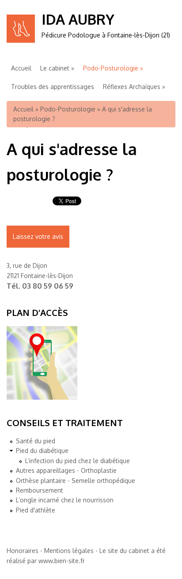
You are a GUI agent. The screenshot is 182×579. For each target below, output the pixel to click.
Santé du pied (35, 441)
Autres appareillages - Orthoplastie (66, 470)
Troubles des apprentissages (52, 86)
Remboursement (39, 490)
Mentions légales (69, 550)
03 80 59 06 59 (47, 286)
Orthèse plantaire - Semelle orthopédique (75, 480)
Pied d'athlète (35, 510)
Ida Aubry (78, 19)
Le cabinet (54, 68)
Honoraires (22, 550)
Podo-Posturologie (110, 68)
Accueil (21, 68)
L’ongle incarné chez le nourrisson (65, 500)
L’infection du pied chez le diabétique (77, 460)
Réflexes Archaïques (131, 86)
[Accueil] (21, 40)
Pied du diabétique (42, 450)
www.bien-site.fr (61, 560)
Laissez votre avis (38, 236)
